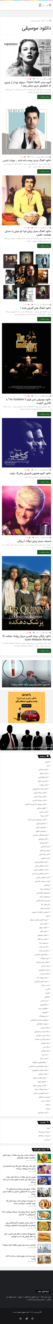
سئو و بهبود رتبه (42, 977)
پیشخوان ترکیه (45, 896)
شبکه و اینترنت (45, 973)
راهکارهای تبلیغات (39, 1062)
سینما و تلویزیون (44, 970)
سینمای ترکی (41, 827)
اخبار (48, 765)
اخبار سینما (44, 816)
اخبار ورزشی (43, 842)
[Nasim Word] (41, 5)
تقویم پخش (41, 808)
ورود (48, 1128)
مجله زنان (46, 1047)
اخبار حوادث (43, 785)
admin (47, 228)
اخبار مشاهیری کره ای (40, 873)
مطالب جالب (45, 1101)
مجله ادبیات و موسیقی (42, 1031)
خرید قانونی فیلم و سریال (39, 920)
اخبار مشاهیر (45, 858)
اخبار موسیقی (43, 839)
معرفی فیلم (42, 1081)
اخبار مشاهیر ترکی (41, 866)
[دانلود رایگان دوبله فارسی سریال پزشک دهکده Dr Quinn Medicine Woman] (26, 593)
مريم (48, 79)
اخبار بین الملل (43, 781)
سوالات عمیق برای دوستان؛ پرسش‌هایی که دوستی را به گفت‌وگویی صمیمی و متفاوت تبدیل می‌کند (19, 1191)
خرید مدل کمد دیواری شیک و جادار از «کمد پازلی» (30, 684)
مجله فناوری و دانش (40, 1093)
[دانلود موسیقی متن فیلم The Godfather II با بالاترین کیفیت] (26, 358)
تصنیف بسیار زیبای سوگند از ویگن (34, 541)
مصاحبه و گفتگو (44, 1097)
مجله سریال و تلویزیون (40, 1070)
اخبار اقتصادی (43, 777)
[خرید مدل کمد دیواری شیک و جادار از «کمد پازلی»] (44, 1259)
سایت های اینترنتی (41, 981)
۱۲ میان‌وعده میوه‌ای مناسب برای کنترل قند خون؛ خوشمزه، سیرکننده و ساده (21, 1202)
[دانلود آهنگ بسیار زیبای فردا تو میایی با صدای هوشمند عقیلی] (26, 200)
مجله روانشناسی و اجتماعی (38, 1066)
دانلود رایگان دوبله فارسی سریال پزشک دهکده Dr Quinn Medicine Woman (26, 638)
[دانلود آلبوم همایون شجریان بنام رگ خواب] (26, 442)
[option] (26, 673)
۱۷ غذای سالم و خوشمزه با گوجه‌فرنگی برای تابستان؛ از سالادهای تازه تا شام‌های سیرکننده (20, 1224)
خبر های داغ (45, 904)
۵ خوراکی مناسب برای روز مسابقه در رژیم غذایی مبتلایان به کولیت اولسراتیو (19, 1156)
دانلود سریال (43, 927)
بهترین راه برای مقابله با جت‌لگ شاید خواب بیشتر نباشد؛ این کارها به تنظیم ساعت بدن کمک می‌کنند (19, 1180)
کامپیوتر (45, 1012)
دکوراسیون (44, 1004)
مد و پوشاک (43, 1016)
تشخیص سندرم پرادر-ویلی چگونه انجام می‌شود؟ (19, 1245)
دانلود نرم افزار (43, 939)
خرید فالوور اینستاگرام (32, 1297)
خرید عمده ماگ (46, 1297)
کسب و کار (44, 1058)
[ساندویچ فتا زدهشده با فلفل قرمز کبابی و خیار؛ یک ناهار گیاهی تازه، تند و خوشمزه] (44, 1237)
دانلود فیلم (44, 931)
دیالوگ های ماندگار (43, 962)
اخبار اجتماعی (43, 769)
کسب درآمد (45, 985)
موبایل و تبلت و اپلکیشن (39, 1020)
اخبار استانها (44, 773)
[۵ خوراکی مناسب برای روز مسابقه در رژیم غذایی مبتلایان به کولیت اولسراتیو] (44, 1158)
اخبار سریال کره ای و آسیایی (35, 804)
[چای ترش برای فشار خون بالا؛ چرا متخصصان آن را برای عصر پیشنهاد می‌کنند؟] (44, 1169)
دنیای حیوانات (45, 958)
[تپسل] (9, 693)
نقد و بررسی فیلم (39, 1085)
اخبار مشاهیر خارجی (41, 869)
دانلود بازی (44, 923)
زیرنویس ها (43, 943)
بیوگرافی (47, 885)
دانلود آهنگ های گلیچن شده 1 (35, 308)
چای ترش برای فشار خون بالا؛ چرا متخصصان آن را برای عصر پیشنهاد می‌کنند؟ (19, 1167)
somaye (46, 157)
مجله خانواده (45, 1043)
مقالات (47, 1104)
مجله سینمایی (43, 1074)
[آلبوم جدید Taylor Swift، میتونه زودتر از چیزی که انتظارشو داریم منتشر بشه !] (26, 57)
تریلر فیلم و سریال (39, 1078)
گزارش (47, 993)
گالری (48, 989)
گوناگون (47, 997)
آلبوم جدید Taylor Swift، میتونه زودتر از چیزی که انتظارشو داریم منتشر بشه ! (28, 84)
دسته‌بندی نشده (44, 950)
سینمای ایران (41, 823)
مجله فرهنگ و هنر (41, 1089)
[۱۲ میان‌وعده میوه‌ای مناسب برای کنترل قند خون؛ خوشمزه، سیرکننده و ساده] (44, 1204)
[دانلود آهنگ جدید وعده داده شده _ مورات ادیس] (26, 129)
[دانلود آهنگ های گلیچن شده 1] (26, 276)
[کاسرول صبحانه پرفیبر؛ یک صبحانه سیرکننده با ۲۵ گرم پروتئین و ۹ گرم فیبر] (44, 1215)
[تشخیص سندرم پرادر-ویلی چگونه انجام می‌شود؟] (44, 1248)
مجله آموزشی (45, 1027)
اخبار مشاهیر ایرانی (41, 862)
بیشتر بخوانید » (44, 97)
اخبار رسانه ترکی (40, 796)
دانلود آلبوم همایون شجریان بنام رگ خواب (30, 473)
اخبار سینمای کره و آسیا (37, 819)
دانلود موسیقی (42, 935)
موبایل (20, 1297)
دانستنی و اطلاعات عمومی (41, 912)
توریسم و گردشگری (43, 900)
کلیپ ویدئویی (43, 1112)
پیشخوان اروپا (45, 889)
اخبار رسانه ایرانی (39, 792)
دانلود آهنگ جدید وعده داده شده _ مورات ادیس (27, 160)
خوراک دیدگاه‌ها (44, 1135)
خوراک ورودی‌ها (44, 1132)
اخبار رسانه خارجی (39, 800)
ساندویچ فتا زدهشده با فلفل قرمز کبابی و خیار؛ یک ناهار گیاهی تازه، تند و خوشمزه (20, 1235)
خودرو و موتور (45, 908)
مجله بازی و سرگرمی (43, 1035)
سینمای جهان (41, 831)
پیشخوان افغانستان (43, 893)
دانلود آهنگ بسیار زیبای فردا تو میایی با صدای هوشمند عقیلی (28, 233)
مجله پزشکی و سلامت (42, 1039)
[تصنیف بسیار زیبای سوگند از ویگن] (26, 510)
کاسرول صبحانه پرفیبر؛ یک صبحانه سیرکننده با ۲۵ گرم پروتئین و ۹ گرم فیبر (19, 1213)
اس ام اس (44, 1000)
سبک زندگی (46, 966)
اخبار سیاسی (43, 812)
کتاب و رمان (43, 947)
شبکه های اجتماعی (41, 954)
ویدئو (48, 1108)
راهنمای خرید (43, 1008)
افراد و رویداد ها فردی (42, 881)
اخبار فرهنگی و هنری (40, 835)
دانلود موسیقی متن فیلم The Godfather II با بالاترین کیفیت (28, 401)
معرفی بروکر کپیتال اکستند (35, 1299)
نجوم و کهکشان (42, 1024)
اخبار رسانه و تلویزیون (40, 789)
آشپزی (47, 762)
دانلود (43, 21)
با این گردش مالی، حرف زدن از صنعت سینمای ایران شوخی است (28, 746)
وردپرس (47, 1139)
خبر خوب (44, 1054)
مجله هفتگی (45, 1051)
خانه (48, 21)
